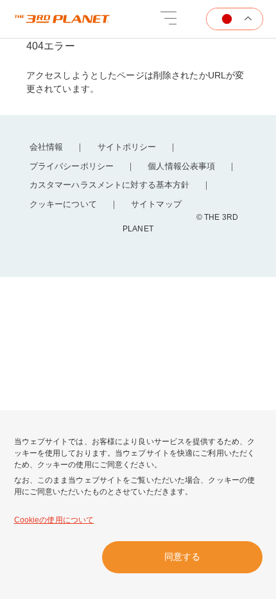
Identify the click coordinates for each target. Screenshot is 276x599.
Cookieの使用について (54, 519)
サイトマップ (156, 204)
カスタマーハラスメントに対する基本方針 (109, 185)
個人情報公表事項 (181, 166)
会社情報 (47, 147)
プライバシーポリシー (72, 166)
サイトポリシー (127, 147)
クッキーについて (63, 204)
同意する (182, 556)
